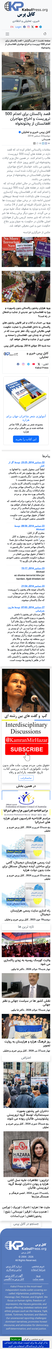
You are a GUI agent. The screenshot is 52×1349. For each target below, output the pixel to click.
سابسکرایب (26, 777)
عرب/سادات (17, 1216)
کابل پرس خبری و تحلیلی (35, 132)
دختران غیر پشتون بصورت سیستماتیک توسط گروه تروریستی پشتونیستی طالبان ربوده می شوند (28, 1115)
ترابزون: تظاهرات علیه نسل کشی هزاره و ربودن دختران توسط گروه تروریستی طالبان (28, 1184)
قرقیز (27, 1211)
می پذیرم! (16, 1339)
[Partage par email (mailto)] (49, 143)
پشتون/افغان (34, 1216)
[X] (34, 143)
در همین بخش (26, 786)
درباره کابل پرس (14, 1266)
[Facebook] (46, 143)
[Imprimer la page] (40, 143)
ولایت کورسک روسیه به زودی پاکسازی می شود (27, 962)
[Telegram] (28, 364)
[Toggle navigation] (7, 34)
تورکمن (6, 1207)
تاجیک (26, 1207)
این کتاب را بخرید (26, 439)
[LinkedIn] (43, 143)
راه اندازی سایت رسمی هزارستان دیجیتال (30, 912)
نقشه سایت (38, 1279)
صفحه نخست (44, 41)
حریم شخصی (38, 1266)
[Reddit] (37, 143)
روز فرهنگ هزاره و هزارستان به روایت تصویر (27, 1043)
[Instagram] (23, 364)
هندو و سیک (40, 1211)
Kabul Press (41, 368)
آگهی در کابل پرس (14, 1275)
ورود (38, 1275)
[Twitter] (39, 364)
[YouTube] (33, 364)
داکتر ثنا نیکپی (17, 969)
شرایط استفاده (38, 1269)
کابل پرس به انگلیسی (14, 1279)
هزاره (35, 1207)
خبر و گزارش (29, 41)
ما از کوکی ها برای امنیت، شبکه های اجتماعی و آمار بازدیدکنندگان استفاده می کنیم (26, 1344)
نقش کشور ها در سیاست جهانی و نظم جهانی (26, 1003)
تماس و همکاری (14, 1269)
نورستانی (17, 1211)
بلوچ (7, 1211)
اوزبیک (16, 1207)
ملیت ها (45, 1207)
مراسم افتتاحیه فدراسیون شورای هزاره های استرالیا (26, 820)
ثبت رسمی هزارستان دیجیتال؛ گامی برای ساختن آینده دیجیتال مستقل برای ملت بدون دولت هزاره (26, 866)
